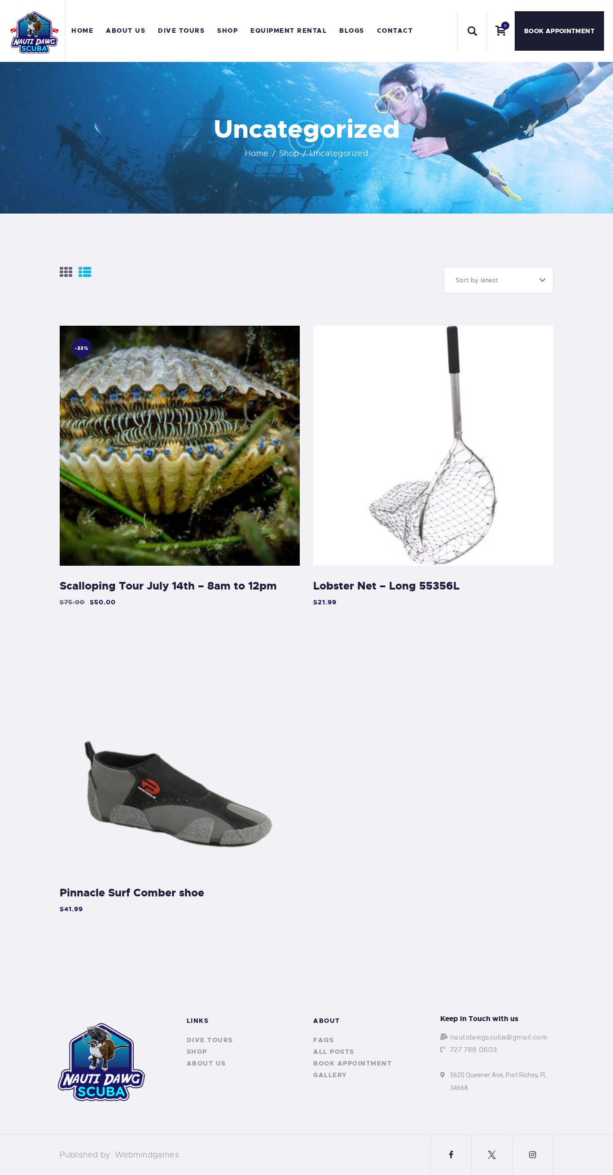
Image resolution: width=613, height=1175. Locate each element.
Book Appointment (352, 1063)
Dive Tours (210, 1040)
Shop (289, 153)
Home (257, 153)
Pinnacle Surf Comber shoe (132, 893)
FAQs (323, 1040)
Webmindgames (147, 1155)
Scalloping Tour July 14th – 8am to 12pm (168, 586)
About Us (206, 1063)
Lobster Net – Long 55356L (386, 586)
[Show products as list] (85, 272)
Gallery (330, 1075)
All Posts (334, 1052)
